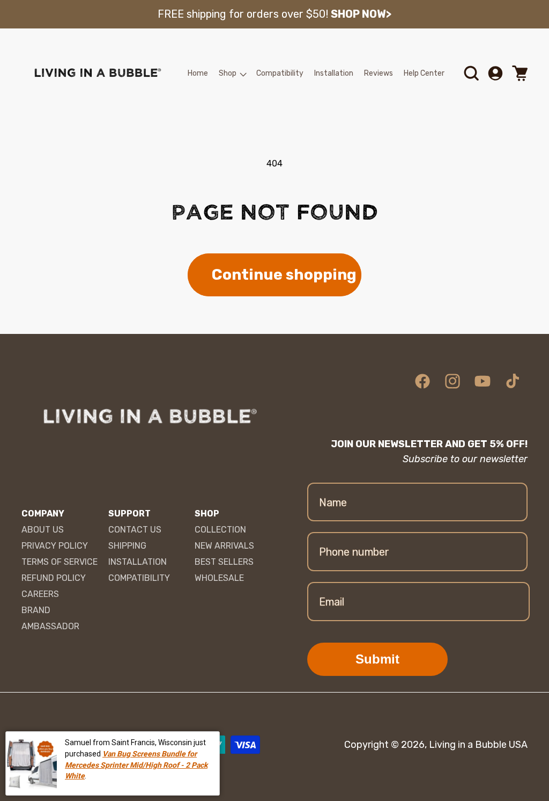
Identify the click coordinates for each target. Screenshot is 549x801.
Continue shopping (284, 274)
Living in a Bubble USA (478, 745)
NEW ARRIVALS (224, 546)
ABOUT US (42, 530)
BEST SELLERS (224, 562)
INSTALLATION (137, 562)
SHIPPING (127, 546)
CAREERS (40, 594)
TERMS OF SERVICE (59, 562)
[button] (232, 73)
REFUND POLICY (53, 578)
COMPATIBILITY (139, 578)
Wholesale (219, 578)
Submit (377, 659)
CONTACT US (134, 530)
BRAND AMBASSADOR (50, 618)
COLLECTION (220, 530)
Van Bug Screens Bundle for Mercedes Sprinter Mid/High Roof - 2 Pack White (136, 764)
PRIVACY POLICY (54, 546)
